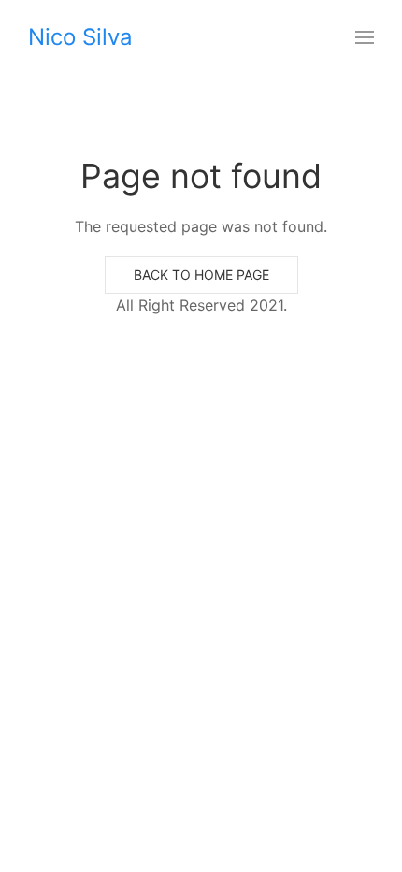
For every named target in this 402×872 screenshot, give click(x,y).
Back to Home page (201, 275)
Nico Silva (80, 37)
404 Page (90, 94)
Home (32, 145)
